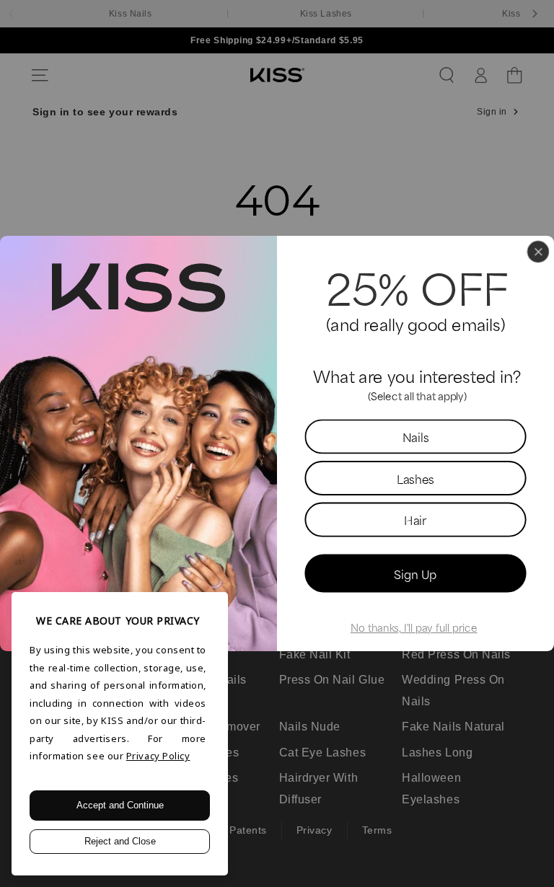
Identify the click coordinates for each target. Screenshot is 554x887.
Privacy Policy (158, 755)
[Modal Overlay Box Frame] (277, 443)
